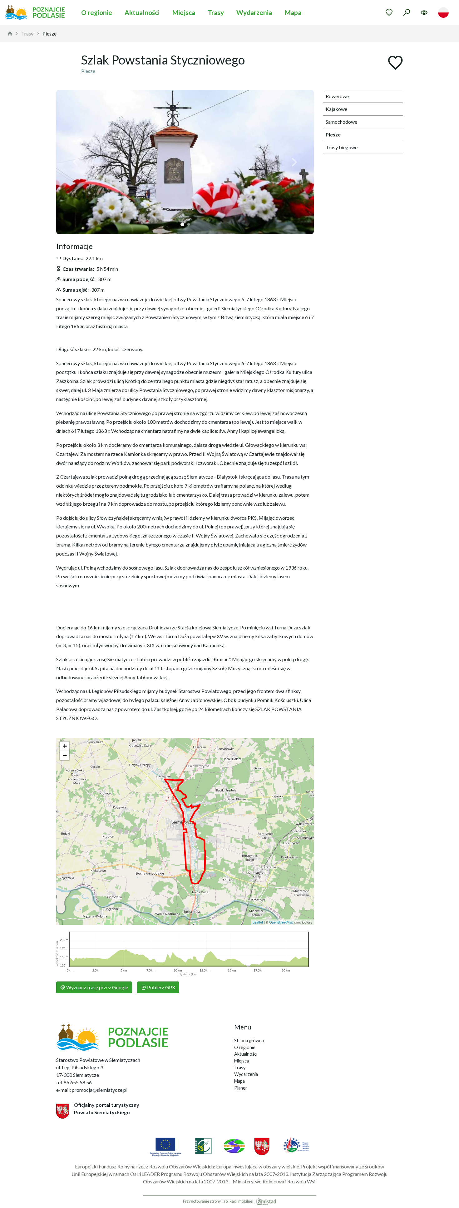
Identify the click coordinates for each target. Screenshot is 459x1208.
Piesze (49, 33)
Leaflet (258, 921)
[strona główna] (9, 33)
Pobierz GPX (160, 987)
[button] (75, 162)
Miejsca (183, 12)
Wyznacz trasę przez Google (96, 987)
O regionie (96, 12)
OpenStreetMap (281, 921)
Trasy (216, 12)
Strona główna (249, 1040)
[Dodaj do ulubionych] (395, 63)
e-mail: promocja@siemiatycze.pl (91, 1090)
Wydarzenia (254, 12)
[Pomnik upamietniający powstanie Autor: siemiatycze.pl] (185, 162)
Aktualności (142, 12)
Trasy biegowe (342, 147)
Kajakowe (336, 109)
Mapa (292, 12)
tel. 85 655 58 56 (74, 1082)
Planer (240, 1088)
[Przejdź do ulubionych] (389, 12)
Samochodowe (341, 122)
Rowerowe (337, 96)
